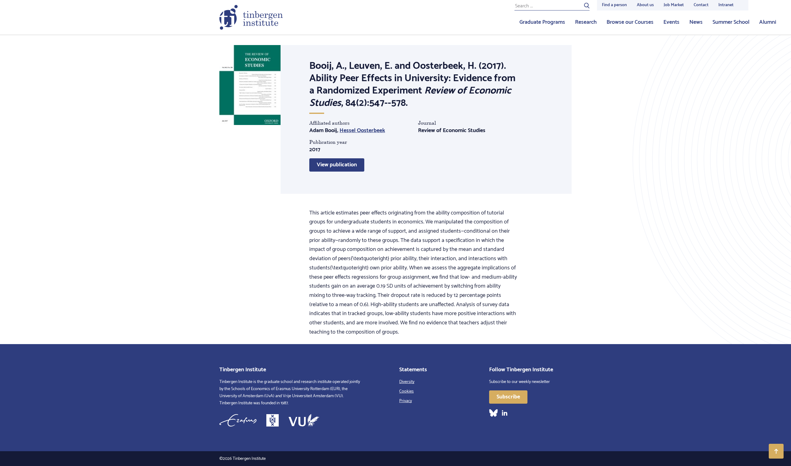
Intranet (726, 5)
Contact (701, 5)
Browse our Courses (630, 22)
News (696, 22)
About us (645, 5)
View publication (337, 164)
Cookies (406, 391)
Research (586, 22)
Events (671, 22)
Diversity (406, 381)
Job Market (674, 5)
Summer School (731, 22)
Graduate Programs (542, 22)
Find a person (614, 5)
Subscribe (508, 397)
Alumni (767, 22)
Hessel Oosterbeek (362, 130)
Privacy (405, 401)
